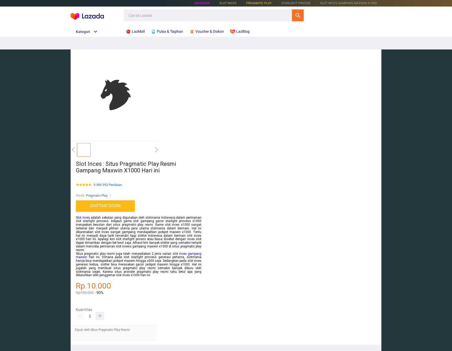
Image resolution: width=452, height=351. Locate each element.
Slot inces (83, 217)
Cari (298, 15)
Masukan (202, 3)
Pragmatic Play (259, 3)
